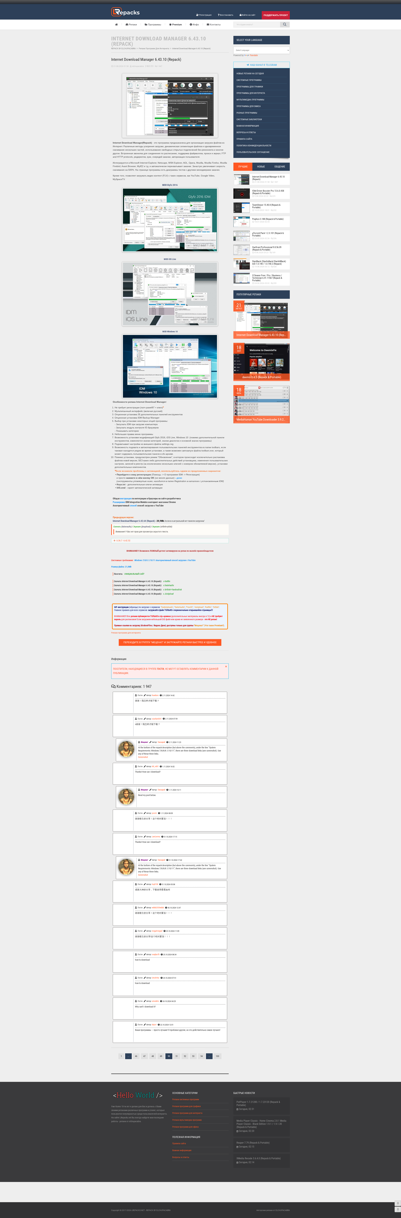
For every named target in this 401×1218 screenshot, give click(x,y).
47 (144, 1056)
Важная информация (248, 126)
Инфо (195, 24)
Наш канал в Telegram (263, 64)
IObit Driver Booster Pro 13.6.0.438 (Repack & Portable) (268, 192)
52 (185, 1056)
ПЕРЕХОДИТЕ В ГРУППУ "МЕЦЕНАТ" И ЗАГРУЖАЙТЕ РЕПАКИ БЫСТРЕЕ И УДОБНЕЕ (170, 642)
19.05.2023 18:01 (262, 210)
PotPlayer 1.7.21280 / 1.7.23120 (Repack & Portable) (258, 1103)
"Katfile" (208, 607)
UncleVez (155, 978)
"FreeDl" (189, 607)
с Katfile (166, 581)
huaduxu (155, 695)
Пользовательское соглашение (253, 152)
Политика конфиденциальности (254, 145)
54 (201, 1056)
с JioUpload (168, 594)
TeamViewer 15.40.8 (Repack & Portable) (266, 206)
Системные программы (249, 80)
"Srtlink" (216, 607)
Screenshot (143, 757)
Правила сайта (244, 139)
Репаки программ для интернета (154, 48)
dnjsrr (154, 1024)
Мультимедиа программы (250, 99)
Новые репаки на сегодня (250, 73)
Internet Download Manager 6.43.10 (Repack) (268, 178)
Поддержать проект (276, 15)
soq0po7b (155, 954)
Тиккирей (161, 742)
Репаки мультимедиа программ (187, 1120)
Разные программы (247, 113)
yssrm (154, 813)
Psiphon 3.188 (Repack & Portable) (268, 219)
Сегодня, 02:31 (246, 1109)
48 (153, 1056)
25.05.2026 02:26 (262, 238)
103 (217, 1056)
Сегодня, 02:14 (246, 1162)
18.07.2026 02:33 (262, 222)
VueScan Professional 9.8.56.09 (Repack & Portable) (266, 248)
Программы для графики (250, 86)
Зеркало (137, 526)
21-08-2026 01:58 (121, 66)
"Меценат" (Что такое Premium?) (209, 625)
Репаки (132, 24)
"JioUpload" (199, 607)
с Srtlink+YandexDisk (172, 589)
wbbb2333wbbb (158, 907)
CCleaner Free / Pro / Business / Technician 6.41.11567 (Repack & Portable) (267, 278)
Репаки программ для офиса (185, 1127)
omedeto (155, 1001)
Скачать (117, 526)
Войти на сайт (248, 15)
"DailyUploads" (167, 607)
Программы (154, 24)
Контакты (215, 24)
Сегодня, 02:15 (246, 1146)
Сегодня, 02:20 (246, 1130)
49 (161, 1056)
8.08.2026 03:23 (261, 252)
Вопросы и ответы (246, 132)
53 (193, 1056)
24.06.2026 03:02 (262, 283)
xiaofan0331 (156, 719)
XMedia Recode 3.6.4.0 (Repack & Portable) (259, 1158)
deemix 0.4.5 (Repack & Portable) (261, 377)
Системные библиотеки (249, 119)
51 (177, 1056)
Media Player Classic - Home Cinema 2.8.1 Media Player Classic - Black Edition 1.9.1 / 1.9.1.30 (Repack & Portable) (261, 1124)
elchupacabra (138, 66)
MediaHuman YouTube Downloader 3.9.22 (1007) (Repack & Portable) (277, 419)
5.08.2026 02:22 (261, 196)
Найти (284, 24)
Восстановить (226, 15)
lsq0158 (155, 884)
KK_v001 (155, 766)
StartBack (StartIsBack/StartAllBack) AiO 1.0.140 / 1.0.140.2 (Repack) (269, 262)
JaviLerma (156, 836)
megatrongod (157, 931)
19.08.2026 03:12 (262, 267)
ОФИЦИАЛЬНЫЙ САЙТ (134, 574)
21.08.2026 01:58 (262, 182)
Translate (254, 55)
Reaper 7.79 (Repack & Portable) (253, 1142)
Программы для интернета (251, 93)
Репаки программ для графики (186, 1106)
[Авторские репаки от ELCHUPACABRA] (125, 11)
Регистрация (205, 15)
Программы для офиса (249, 106)
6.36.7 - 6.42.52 (123, 540)
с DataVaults (168, 585)
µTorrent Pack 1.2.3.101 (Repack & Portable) (268, 234)
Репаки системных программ (185, 1099)
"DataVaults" (179, 607)
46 (136, 1056)
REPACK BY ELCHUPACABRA (123, 48)
